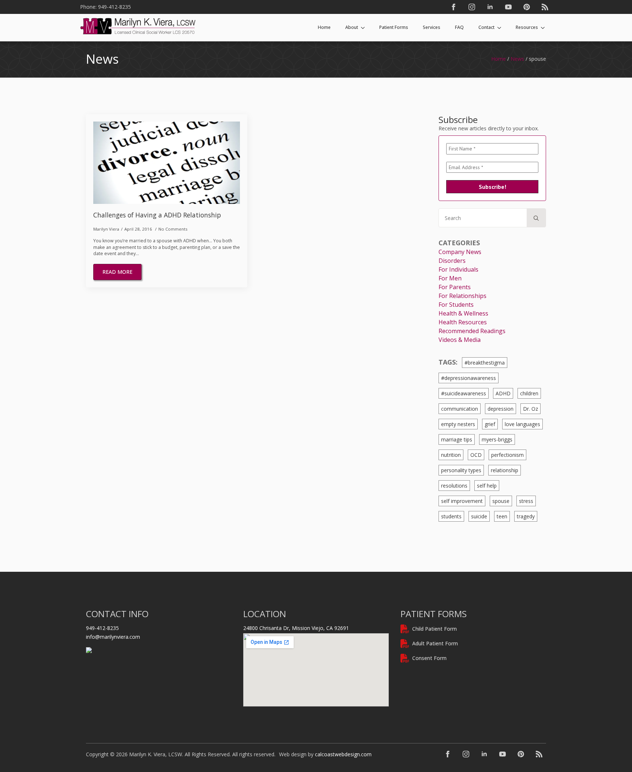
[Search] (536, 218)
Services (431, 27)
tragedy (526, 516)
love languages (522, 424)
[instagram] (472, 7)
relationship (504, 470)
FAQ (459, 27)
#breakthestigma (484, 362)
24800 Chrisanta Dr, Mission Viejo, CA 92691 (296, 627)
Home (324, 27)
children (529, 393)
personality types (461, 470)
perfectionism (507, 454)
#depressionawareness (468, 377)
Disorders (452, 261)
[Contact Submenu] (501, 27)
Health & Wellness (463, 313)
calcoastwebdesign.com (343, 754)
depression (501, 408)
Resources (527, 27)
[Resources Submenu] (545, 27)
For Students (456, 305)
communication (459, 408)
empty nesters (458, 424)
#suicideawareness (463, 393)
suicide (479, 516)
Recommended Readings (472, 331)
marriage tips (456, 439)
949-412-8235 (102, 627)
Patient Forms (393, 27)
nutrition (451, 454)
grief (490, 424)
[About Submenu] (365, 27)
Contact (486, 27)
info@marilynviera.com (113, 636)
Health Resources (463, 322)
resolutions (454, 485)
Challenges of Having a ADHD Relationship (157, 215)
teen (502, 516)
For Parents (455, 287)
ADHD (503, 393)
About (351, 27)
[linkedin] (490, 7)
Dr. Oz (530, 408)
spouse (500, 500)
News (517, 58)
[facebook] (453, 7)
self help (487, 485)
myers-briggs (497, 439)
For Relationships (462, 296)
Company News (460, 252)
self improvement (462, 500)
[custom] (527, 7)
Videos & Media (460, 340)
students (451, 516)
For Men (450, 278)
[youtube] (508, 7)
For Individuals (458, 269)
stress (526, 500)
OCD (476, 454)
